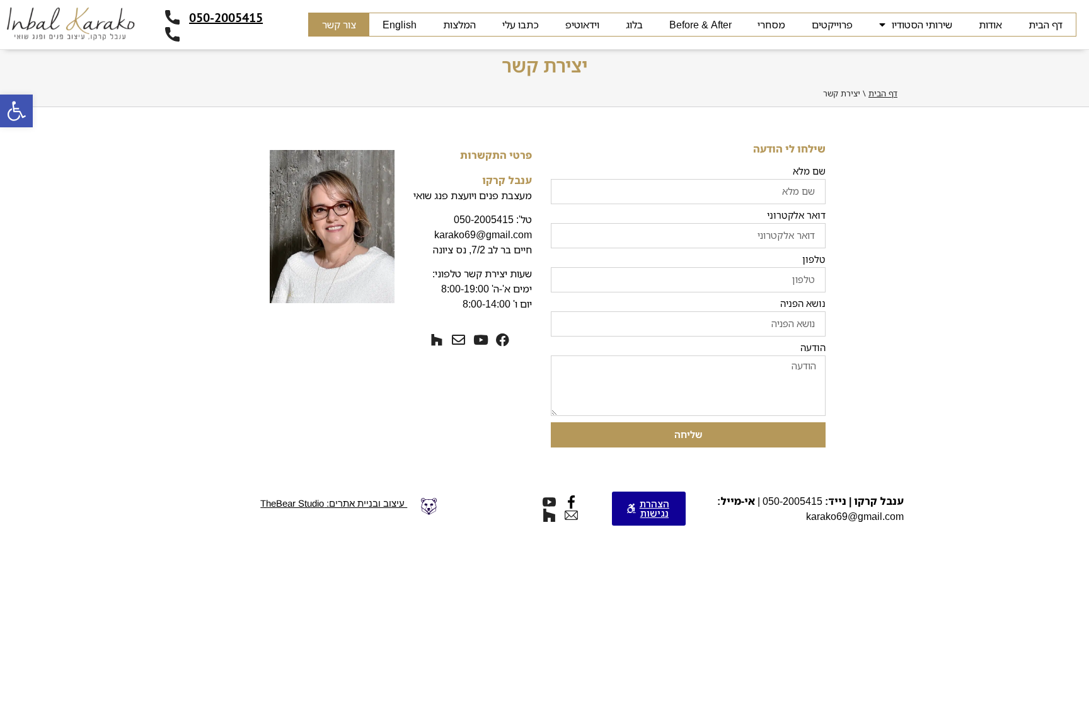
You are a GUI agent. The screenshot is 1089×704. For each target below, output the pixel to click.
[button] (16, 111)
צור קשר (339, 25)
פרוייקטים (832, 25)
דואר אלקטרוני (796, 216)
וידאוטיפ (582, 25)
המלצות (459, 25)
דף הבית (1045, 25)
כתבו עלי (520, 25)
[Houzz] (436, 340)
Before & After (700, 25)
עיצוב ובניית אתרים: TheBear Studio (333, 503)
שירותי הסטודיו (922, 25)
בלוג (634, 25)
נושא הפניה (803, 304)
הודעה (813, 348)
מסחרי (771, 25)
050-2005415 (226, 17)
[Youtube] (480, 340)
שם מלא (809, 171)
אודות (990, 25)
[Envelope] (458, 340)
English (400, 25)
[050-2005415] (172, 17)
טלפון (814, 260)
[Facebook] (502, 340)
